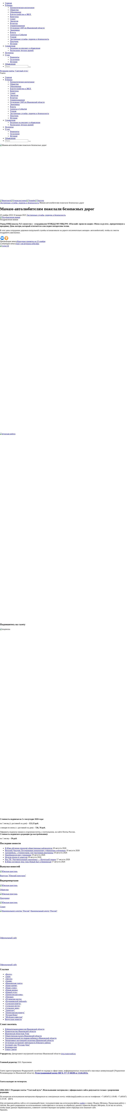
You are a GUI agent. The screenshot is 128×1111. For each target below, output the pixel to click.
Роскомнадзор (11, 1047)
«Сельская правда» (13, 1003)
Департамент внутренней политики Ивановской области (29, 1040)
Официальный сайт (8, 938)
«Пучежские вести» (13, 999)
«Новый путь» (11, 992)
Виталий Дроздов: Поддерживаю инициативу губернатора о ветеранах (35, 850)
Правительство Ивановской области (20, 1031)
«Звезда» (8, 979)
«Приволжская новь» (14, 994)
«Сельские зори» (12, 1008)
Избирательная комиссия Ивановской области (24, 1029)
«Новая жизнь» (11, 990)
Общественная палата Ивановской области (23, 1036)
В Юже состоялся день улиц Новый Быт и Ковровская (28, 862)
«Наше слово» (11, 988)
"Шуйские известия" (14, 1017)
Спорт (2, 907)
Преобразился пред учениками (18, 855)
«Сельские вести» (12, 1006)
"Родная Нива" (11, 1015)
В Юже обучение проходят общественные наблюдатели (28, 848)
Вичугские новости (13, 1019)
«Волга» (8, 974)
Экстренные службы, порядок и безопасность (19, 203)
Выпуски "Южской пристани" (13, 876)
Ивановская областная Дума (17, 1034)
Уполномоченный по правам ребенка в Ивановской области (30, 1038)
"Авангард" (10, 1010)
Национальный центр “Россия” (43, 911)
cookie (82, 1103)
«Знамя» (8, 981)
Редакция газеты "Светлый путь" (14, 71)
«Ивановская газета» (14, 983)
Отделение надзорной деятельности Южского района (28, 1043)
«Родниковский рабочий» (16, 1001)
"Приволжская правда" (15, 1013)
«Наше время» (11, 985)
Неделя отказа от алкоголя (16, 857)
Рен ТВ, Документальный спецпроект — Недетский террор (30, 859)
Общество (4, 890)
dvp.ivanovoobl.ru (68, 1054)
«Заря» (8, 976)
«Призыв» (9, 997)
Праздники (5, 898)
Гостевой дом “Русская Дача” (17, 1045)
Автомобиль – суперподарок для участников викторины (29, 853)
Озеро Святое (11, 1049)
